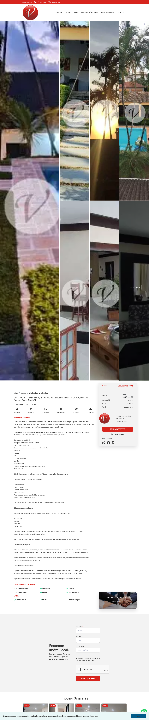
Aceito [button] (138, 716)
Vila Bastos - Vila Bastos (38, 393)
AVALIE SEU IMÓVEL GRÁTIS (89, 12)
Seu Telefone (80, 646)
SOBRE (76, 12)
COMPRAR (59, 12)
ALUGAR (68, 12)
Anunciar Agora (117, 602)
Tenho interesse (117, 429)
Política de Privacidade (87, 660)
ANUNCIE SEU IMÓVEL (108, 12)
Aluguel (23, 393)
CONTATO (121, 12)
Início (16, 393)
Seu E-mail (79, 636)
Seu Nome (79, 626)
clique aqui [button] (94, 716)
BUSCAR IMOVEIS (88, 679)
